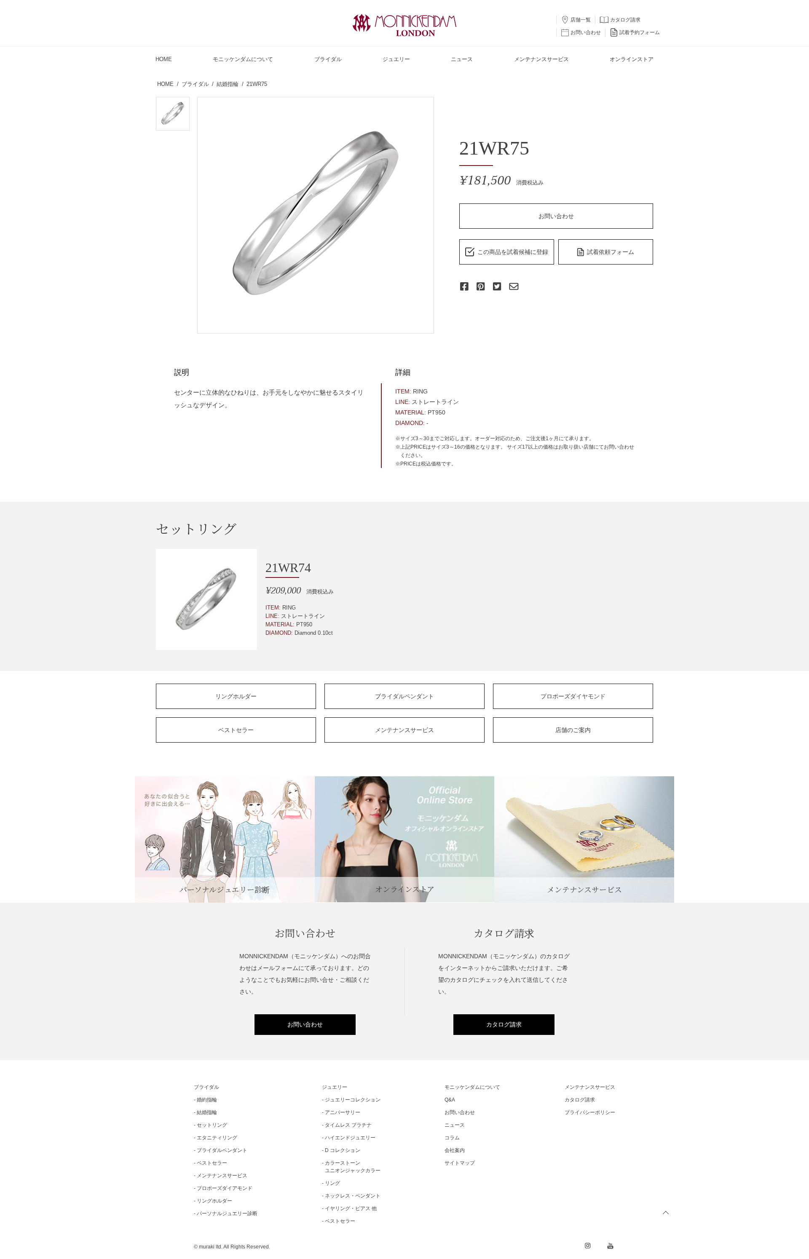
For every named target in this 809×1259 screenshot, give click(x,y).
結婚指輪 (207, 1112)
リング (332, 1183)
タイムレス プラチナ (348, 1125)
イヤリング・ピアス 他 (351, 1208)
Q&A (450, 1100)
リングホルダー (236, 696)
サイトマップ (460, 1163)
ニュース (455, 1125)
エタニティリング (217, 1138)
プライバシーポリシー (590, 1112)
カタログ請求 (504, 1024)
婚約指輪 (207, 1100)
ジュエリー (334, 1087)
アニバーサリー (342, 1112)
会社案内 (455, 1150)
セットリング (212, 1125)
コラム (452, 1138)
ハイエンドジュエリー (350, 1138)
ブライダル (206, 1087)
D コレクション (342, 1150)
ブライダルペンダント (404, 696)
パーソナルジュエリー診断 (227, 1213)
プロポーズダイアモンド (224, 1188)
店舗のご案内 (573, 730)
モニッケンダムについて (472, 1087)
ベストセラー (236, 730)
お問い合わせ (556, 216)
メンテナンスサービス (404, 730)
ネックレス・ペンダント (352, 1196)
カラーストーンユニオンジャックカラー (352, 1166)
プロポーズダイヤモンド (573, 696)
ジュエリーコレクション (352, 1100)
